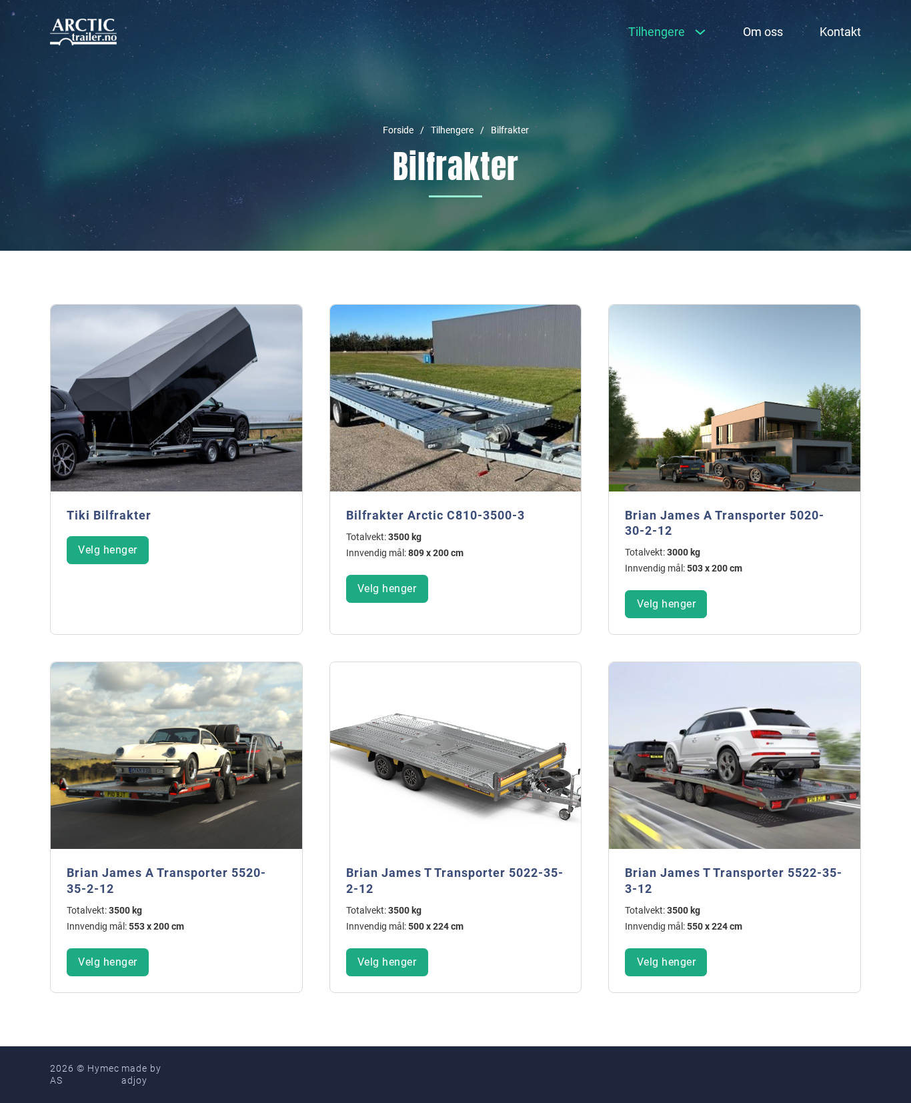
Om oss (763, 32)
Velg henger (107, 549)
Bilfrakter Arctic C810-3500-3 (435, 515)
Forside (398, 130)
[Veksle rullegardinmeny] (700, 32)
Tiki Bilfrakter (109, 515)
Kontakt (840, 32)
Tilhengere (452, 130)
